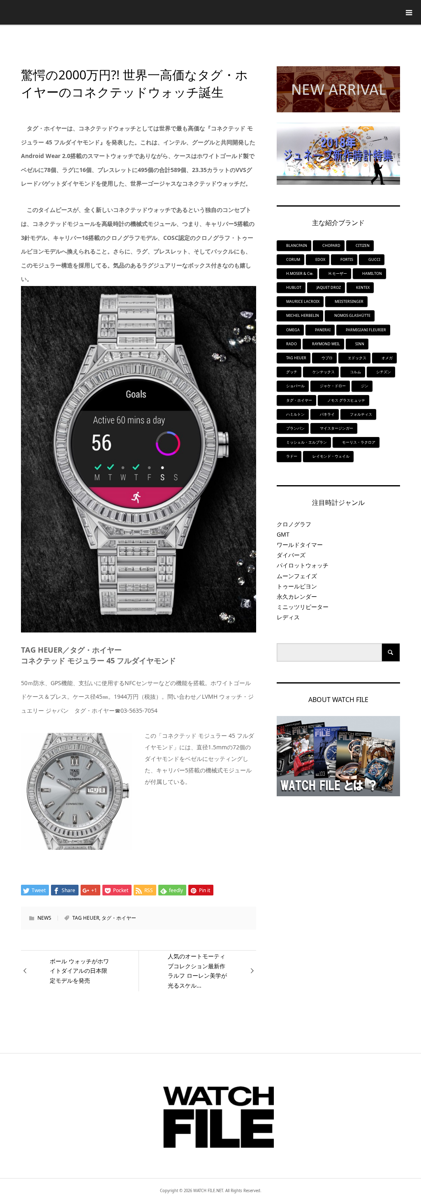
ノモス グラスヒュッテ (346, 400)
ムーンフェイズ (297, 576)
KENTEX (363, 287)
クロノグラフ (294, 524)
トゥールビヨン (297, 586)
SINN (359, 343)
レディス (288, 617)
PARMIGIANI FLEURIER (366, 329)
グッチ (291, 371)
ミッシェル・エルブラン (306, 442)
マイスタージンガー (336, 428)
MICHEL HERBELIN (302, 315)
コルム (355, 371)
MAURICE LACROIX (302, 301)
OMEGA (293, 329)
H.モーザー (337, 273)
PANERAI (323, 329)
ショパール (295, 385)
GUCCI (374, 259)
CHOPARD (331, 245)
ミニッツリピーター (302, 607)
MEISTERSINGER (349, 301)
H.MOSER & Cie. (299, 273)
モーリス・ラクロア (358, 442)
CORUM (293, 259)
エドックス (357, 357)
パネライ (327, 414)
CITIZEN (363, 245)
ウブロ (327, 357)
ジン (364, 385)
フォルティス (361, 414)
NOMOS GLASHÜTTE (352, 315)
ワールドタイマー (300, 545)
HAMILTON (372, 273)
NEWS (44, 917)
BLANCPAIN (296, 245)
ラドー (291, 456)
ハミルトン (295, 414)
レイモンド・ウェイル (330, 456)
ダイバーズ (291, 555)
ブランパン (295, 428)
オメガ (387, 357)
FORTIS (346, 259)
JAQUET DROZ (329, 287)
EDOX (320, 259)
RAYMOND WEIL (326, 343)
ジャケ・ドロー (333, 385)
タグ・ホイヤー (119, 917)
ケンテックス (323, 371)
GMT (283, 534)
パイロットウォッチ (302, 565)
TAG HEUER (85, 917)
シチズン (383, 371)
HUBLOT (293, 287)
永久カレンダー (297, 596)
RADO (291, 343)
